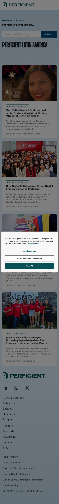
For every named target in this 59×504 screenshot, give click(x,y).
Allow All (29, 266)
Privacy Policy (33, 243)
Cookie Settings (29, 251)
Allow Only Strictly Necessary (29, 258)
